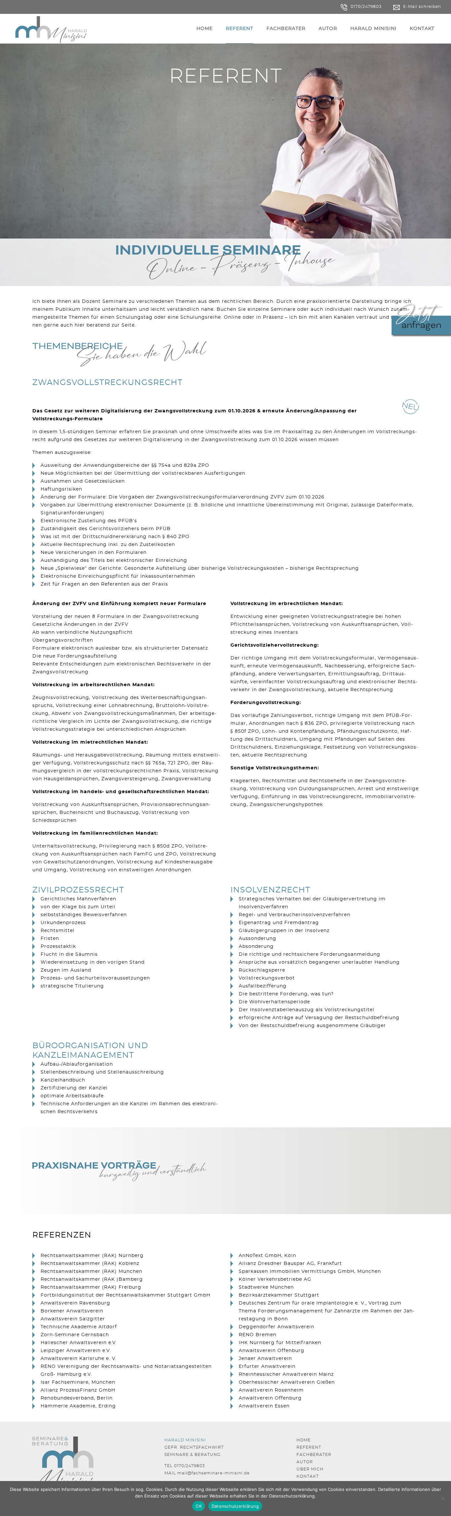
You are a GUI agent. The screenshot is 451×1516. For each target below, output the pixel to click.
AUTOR (304, 1462)
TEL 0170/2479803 (184, 1466)
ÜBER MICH (310, 1469)
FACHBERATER (313, 1455)
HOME (303, 1440)
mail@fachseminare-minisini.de (213, 1473)
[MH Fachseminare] (51, 29)
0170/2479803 (366, 7)
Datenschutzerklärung (292, 1496)
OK (198, 1506)
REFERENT (308, 1447)
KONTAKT (307, 1476)
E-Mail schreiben (422, 7)
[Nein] (442, 1498)
